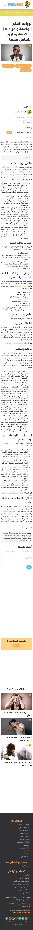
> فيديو (26, 845)
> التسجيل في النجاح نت (21, 884)
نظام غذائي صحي (9, 467)
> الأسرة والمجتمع (23, 842)
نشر (29, 567)
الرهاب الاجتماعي (7, 511)
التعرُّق (26, 301)
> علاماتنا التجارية (23, 890)
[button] (16, 157)
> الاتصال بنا (25, 893)
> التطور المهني (24, 836)
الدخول (19, 5)
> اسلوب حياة (24, 833)
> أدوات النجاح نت (23, 857)
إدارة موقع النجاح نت (10, 540)
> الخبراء (26, 851)
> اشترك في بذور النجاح (21, 881)
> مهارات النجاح (23, 827)
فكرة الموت (6, 376)
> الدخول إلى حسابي (22, 887)
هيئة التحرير (21, 111)
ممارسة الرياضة (22, 456)
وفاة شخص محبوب (10, 262)
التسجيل (12, 5)
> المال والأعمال (23, 830)
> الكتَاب (26, 854)
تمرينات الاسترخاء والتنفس (14, 389)
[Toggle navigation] (5, 4)
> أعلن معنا (25, 875)
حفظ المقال (26, 122)
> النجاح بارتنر (24, 878)
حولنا (26, 921)
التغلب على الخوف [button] (23, 66)
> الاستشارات (24, 848)
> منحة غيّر (25, 866)
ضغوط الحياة (23, 257)
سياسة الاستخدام (9, 921)
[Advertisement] (16, 89)
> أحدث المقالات (23, 824)
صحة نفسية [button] (8, 66)
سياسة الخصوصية (19, 921)
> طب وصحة (24, 839)
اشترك (16, 645)
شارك (9, 132)
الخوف (20, 120)
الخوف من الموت (20, 286)
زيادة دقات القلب (18, 358)
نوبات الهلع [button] (25, 70)
